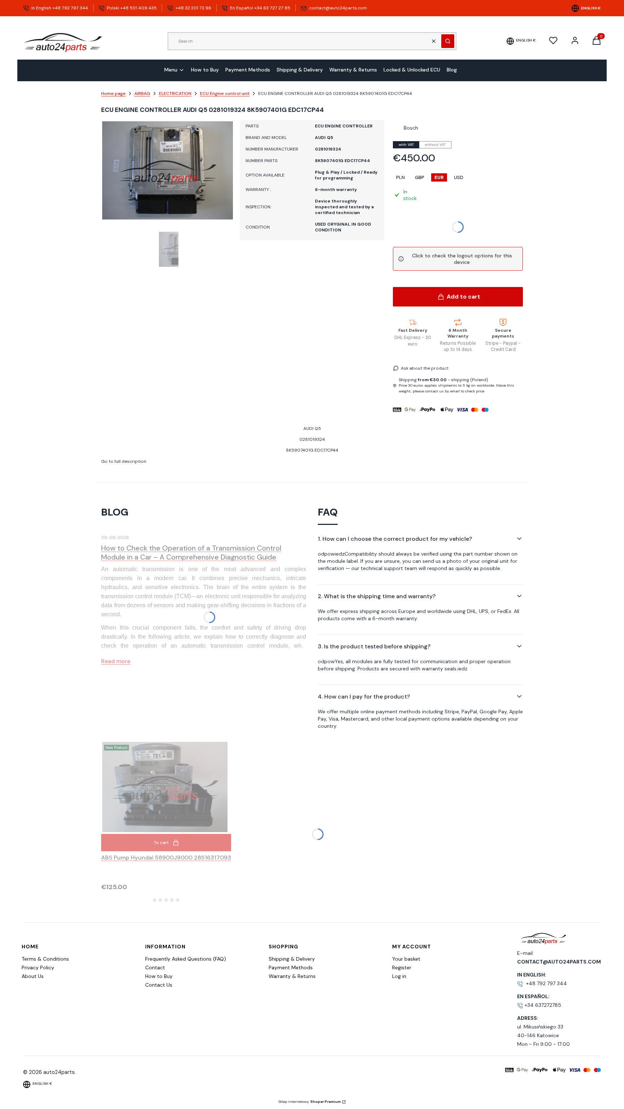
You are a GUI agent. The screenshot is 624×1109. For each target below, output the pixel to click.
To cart (161, 842)
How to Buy (159, 976)
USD (458, 177)
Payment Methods (291, 967)
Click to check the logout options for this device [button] (462, 258)
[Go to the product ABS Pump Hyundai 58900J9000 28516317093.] (166, 787)
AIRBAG (142, 93)
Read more (115, 661)
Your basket (406, 959)
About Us (33, 976)
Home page (113, 93)
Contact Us (158, 985)
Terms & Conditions (45, 959)
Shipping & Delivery (292, 959)
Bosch (411, 128)
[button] (447, 41)
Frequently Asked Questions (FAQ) (185, 959)
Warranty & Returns (292, 976)
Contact (155, 967)
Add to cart (463, 296)
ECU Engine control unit (225, 93)
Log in (399, 976)
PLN (400, 177)
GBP (419, 177)
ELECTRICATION (175, 93)
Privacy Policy (38, 967)
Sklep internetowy (309, 1101)
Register (401, 967)
